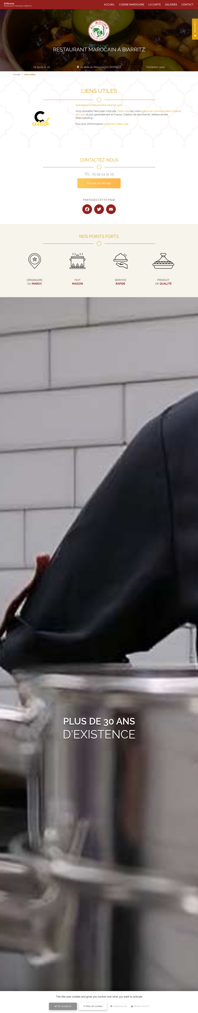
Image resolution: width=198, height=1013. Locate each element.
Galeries (171, 4)
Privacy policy (141, 1006)
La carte (154, 4)
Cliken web (123, 111)
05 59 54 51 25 (41, 67)
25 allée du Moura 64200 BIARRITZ (100, 67)
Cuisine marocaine (131, 4)
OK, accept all (64, 1006)
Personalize (120, 1006)
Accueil (109, 4)
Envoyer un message (99, 183)
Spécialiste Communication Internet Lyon (99, 105)
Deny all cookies (93, 1006)
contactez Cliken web (116, 124)
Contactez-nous (155, 67)
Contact (187, 4)
